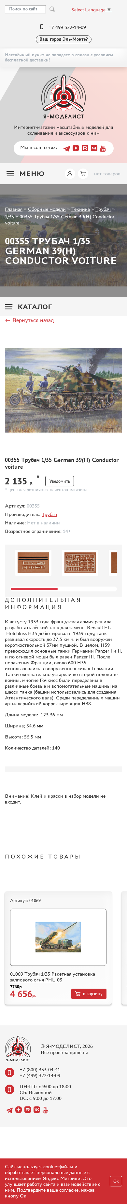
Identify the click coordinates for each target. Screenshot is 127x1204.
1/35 (9, 216)
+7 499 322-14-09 (67, 27)
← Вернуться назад (29, 320)
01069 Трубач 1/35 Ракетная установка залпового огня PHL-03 (52, 976)
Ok (116, 1181)
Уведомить (59, 481)
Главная (13, 209)
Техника (80, 209)
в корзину (93, 993)
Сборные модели (47, 209)
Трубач (103, 209)
